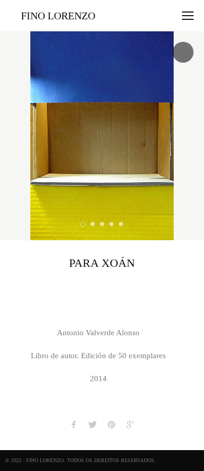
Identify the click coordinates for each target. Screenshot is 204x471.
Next (194, 135)
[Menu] (188, 15)
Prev (10, 135)
